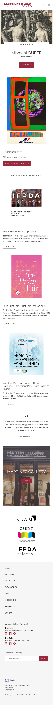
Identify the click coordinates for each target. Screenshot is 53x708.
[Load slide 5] (30, 44)
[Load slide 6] (32, 44)
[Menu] (48, 5)
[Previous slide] (7, 44)
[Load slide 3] (25, 44)
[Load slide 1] (21, 44)
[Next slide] (45, 44)
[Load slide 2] (23, 44)
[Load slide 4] (27, 44)
